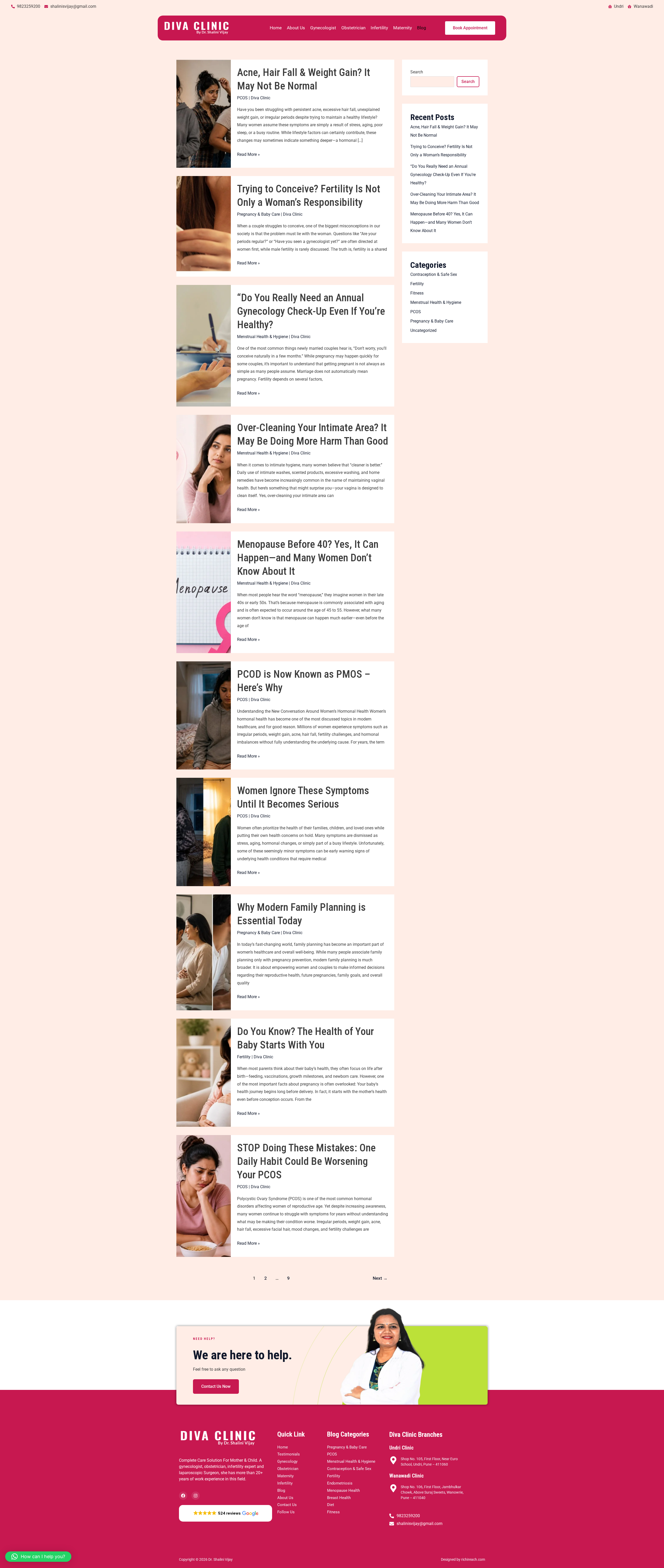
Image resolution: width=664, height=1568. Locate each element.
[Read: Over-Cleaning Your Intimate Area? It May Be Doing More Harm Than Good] (203, 468)
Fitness (417, 293)
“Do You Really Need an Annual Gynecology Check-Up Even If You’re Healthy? (311, 311)
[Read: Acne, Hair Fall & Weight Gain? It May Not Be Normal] (203, 113)
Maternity (402, 27)
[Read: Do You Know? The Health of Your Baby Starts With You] (203, 1072)
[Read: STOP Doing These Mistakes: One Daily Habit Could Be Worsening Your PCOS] (203, 1195)
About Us (296, 27)
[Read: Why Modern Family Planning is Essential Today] (203, 952)
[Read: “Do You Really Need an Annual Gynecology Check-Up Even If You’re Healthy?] (203, 345)
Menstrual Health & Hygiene (262, 336)
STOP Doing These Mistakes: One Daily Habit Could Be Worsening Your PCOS (306, 1161)
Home (276, 27)
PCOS (242, 97)
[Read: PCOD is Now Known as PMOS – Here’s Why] (203, 715)
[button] (225, 1513)
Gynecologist (323, 27)
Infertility (379, 27)
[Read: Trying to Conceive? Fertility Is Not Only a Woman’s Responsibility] (203, 225)
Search (416, 71)
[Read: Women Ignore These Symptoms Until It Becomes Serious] (203, 831)
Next (380, 1278)
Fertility (244, 1056)
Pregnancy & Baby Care (258, 214)
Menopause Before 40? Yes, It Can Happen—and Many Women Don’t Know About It (307, 557)
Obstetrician (353, 27)
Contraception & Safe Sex (433, 274)
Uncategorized (423, 330)
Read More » (248, 154)
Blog (421, 27)
